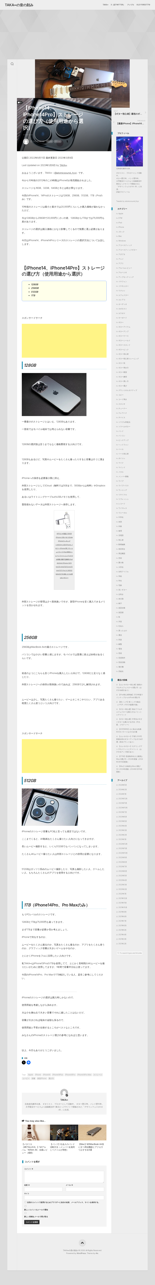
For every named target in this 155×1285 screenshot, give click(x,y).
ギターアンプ (123, 331)
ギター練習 (122, 377)
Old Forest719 (143, 5)
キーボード (122, 318)
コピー (121, 395)
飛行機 (121, 667)
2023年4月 (122, 826)
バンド (121, 431)
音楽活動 (121, 662)
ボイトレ (121, 458)
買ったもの (122, 631)
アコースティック (125, 245)
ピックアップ (123, 440)
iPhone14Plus (58, 1075)
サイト (26, 1193)
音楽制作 (121, 658)
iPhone (57, 141)
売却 (120, 558)
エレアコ (121, 300)
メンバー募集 (123, 476)
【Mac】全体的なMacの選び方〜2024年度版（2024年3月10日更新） (129, 769)
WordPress (81, 1253)
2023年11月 (122, 803)
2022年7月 (122, 866)
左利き (121, 594)
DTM (120, 218)
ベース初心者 (123, 454)
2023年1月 (122, 839)
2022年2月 (122, 889)
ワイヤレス (122, 508)
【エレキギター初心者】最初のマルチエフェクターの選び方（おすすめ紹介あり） (129, 687)
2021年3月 (122, 939)
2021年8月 (122, 916)
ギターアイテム (124, 327)
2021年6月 (122, 925)
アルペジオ (122, 272)
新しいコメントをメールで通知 (36, 1210)
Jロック (121, 232)
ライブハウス (123, 485)
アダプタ (121, 254)
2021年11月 (122, 903)
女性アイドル (123, 572)
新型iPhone (41, 1078)
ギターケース (123, 336)
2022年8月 (122, 862)
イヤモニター (123, 286)
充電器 (121, 535)
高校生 (121, 671)
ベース (121, 449)
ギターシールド (124, 340)
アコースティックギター (127, 250)
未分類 (121, 599)
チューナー (122, 408)
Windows (122, 241)
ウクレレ (121, 290)
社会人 (121, 626)
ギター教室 (122, 372)
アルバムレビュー (125, 268)
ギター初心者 (123, 354)
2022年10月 (123, 853)
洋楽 (120, 621)
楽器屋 (121, 612)
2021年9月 (122, 912)
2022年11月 (122, 848)
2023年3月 (122, 830)
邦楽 (120, 640)
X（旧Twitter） (118, 5)
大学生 (121, 567)
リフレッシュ (123, 499)
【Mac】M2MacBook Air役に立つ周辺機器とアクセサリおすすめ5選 (91, 1147)
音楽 (120, 653)
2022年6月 (122, 871)
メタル (121, 472)
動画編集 (121, 544)
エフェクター (123, 295)
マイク (121, 463)
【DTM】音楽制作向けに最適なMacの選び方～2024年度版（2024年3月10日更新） (129, 759)
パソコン (121, 436)
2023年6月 (122, 817)
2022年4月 (122, 880)
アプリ (121, 263)
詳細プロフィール (123, 192)
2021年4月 (122, 935)
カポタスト (122, 309)
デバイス (121, 417)
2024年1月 (122, 794)
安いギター (122, 590)
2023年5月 (122, 821)
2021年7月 (122, 921)
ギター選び (122, 386)
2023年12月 (122, 799)
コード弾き (122, 399)
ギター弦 (121, 363)
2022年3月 (122, 885)
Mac (120, 236)
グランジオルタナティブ (127, 390)
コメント (28, 1169)
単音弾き (121, 549)
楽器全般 (121, 608)
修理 (120, 531)
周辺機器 (121, 553)
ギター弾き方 (123, 368)
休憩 (120, 522)
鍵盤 (120, 644)
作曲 (120, 526)
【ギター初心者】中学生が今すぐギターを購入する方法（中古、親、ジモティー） (129, 722)
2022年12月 (122, 844)
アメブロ (130, 5)
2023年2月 (122, 835)
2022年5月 (122, 876)
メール (69, 1185)
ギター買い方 (123, 381)
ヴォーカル (122, 513)
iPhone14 (46, 1075)
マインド (121, 467)
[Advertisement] (77, 28)
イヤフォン (122, 281)
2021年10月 (122, 907)
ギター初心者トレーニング (128, 359)
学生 (120, 581)
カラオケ (121, 313)
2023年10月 (123, 808)
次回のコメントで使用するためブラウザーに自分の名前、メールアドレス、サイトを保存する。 (63, 1202)
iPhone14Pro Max (84, 1075)
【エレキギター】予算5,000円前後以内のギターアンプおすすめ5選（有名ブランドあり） (129, 739)
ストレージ (97, 1075)
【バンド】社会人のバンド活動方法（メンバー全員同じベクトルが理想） (62, 1147)
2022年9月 (122, 857)
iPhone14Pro (70, 1075)
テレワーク (122, 413)
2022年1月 (122, 894)
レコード (121, 504)
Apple (49, 141)
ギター (121, 322)
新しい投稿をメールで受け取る (36, 1216)
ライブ (121, 481)
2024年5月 (122, 785)
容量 (33, 1078)
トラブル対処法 (124, 422)
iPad (120, 223)
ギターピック (123, 349)
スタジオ (121, 404)
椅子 (120, 603)
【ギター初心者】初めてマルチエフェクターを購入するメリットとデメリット (129, 712)
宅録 (120, 585)
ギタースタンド (124, 345)
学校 (120, 576)
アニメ (121, 259)
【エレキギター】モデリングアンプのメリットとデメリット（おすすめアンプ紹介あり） (129, 749)
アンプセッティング (126, 277)
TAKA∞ (105, 5)
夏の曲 (121, 562)
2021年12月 (122, 898)
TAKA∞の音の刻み (19, 5)
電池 (120, 649)
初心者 (121, 540)
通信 (120, 635)
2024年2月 (122, 789)
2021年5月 (122, 930)
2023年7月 (122, 812)
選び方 (51, 1078)
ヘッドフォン (123, 445)
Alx (97, 1253)
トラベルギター (124, 426)
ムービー (26, 1078)
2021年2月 (122, 944)
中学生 (121, 517)
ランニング (122, 490)
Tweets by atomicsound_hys (127, 201)
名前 (27, 1185)
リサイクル (122, 495)
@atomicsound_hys (65, 173)
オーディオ (122, 304)
